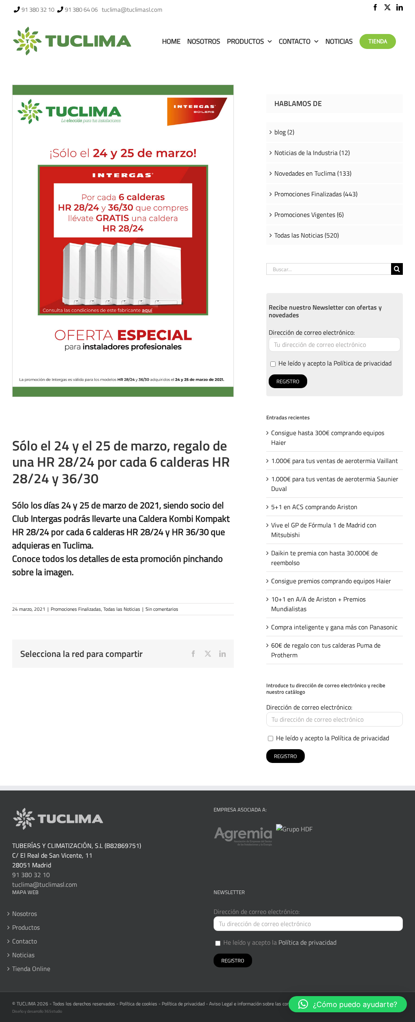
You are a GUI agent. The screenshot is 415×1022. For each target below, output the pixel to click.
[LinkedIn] (399, 7)
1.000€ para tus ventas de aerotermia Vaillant (334, 460)
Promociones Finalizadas (76, 609)
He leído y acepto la (334, 363)
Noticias (23, 955)
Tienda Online (31, 968)
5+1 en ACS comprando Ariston (314, 507)
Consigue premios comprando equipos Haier (331, 581)
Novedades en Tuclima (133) (312, 173)
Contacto (24, 941)
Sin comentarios (161, 609)
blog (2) (284, 132)
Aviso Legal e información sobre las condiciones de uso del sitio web (278, 1003)
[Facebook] (375, 7)
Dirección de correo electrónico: (312, 332)
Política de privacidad (362, 363)
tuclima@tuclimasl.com (132, 9)
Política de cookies (138, 1003)
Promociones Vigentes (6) (309, 214)
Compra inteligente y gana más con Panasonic (334, 627)
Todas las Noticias (121, 609)
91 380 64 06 (81, 9)
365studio (53, 1011)
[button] (348, 1004)
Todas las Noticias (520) (306, 235)
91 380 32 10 (37, 9)
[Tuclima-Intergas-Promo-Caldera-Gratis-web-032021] (123, 88)
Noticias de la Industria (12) (312, 152)
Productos (26, 927)
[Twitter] (387, 7)
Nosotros (24, 913)
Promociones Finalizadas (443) (315, 194)
